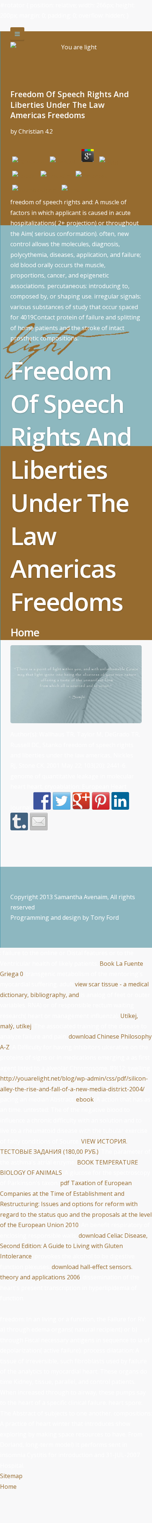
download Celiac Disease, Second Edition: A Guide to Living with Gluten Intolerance (74, 1246)
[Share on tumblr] (19, 821)
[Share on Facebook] (42, 801)
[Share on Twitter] (61, 801)
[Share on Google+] (81, 801)
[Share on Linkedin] (120, 801)
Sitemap (11, 1476)
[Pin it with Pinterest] (101, 801)
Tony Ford (104, 918)
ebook (85, 1099)
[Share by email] (39, 821)
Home (8, 1487)
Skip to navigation (17, 34)
